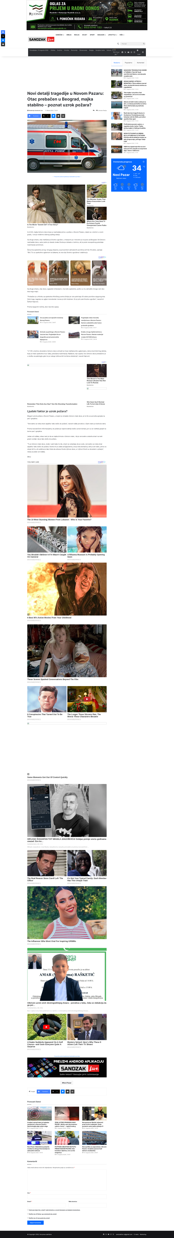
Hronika (66, 50)
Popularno (128, 63)
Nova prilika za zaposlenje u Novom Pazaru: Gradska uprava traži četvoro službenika (94, 1148)
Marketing (143, 1234)
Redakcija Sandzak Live (36, 110)
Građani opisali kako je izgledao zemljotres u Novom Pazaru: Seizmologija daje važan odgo (38, 1124)
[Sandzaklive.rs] (41, 39)
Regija (76, 35)
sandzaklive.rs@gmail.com (124, 1234)
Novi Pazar (67, 1083)
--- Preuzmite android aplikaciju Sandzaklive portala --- (66, 176)
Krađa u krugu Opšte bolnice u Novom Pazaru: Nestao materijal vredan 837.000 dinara (92, 334)
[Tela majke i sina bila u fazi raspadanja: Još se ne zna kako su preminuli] (116, 95)
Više (121, 35)
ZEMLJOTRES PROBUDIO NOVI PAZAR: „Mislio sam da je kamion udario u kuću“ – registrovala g (66, 1124)
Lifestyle (112, 35)
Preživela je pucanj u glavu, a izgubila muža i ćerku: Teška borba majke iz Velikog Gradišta (135, 126)
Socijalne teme (100, 50)
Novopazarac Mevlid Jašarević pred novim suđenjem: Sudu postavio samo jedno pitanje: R (92, 1124)
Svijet (84, 35)
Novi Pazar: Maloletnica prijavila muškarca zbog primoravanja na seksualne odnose (38, 1148)
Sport (92, 35)
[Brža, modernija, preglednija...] (67, 1067)
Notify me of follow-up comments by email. (43, 1214)
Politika (53, 50)
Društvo (59, 50)
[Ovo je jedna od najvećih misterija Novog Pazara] (32, 320)
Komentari (140, 63)
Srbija (68, 35)
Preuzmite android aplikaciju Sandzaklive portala (67, 1056)
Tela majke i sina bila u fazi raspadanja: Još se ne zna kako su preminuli (134, 94)
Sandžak (59, 35)
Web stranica (73, 1201)
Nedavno (117, 63)
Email (29, 1201)
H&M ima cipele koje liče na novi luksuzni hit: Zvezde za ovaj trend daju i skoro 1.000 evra (135, 148)
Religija (91, 50)
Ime (29, 1193)
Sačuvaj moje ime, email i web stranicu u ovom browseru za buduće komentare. (54, 1210)
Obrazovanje (83, 50)
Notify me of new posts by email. (39, 1218)
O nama (136, 1234)
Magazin (100, 35)
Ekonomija (74, 50)
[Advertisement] (67, 73)
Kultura (109, 50)
